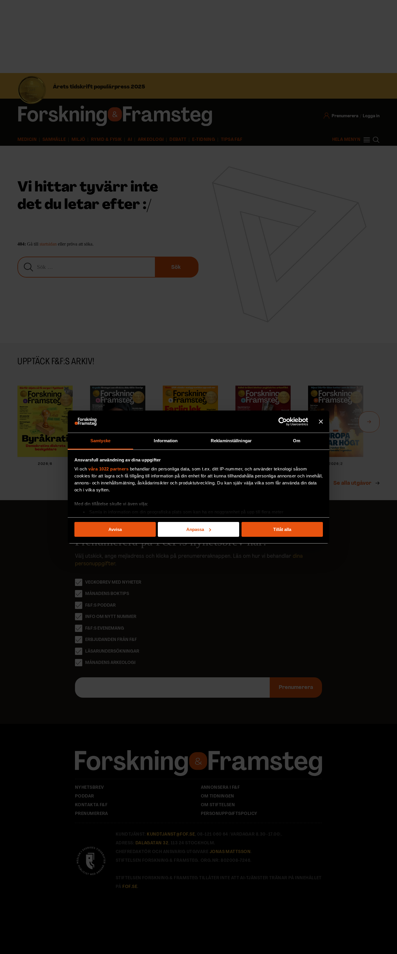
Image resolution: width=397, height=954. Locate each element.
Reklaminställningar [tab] (231, 440)
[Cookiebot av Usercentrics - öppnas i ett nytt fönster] (282, 421)
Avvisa (115, 529)
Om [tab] (296, 440)
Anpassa (195, 529)
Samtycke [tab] (100, 440)
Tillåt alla (282, 529)
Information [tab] (166, 440)
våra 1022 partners (108, 468)
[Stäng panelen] (321, 422)
